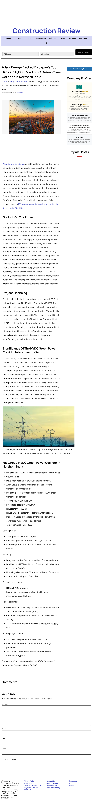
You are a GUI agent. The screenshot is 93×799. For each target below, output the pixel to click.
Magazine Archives (31, 787)
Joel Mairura (19, 92)
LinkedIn (72, 785)
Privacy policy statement (29, 782)
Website (4, 748)
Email (4, 738)
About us (27, 790)
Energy (12, 81)
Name (4, 729)
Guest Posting (52, 783)
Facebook (73, 781)
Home (4, 81)
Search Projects (83, 53)
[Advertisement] (46, 13)
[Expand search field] (46, 43)
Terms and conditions (32, 785)
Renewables (22, 81)
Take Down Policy (53, 787)
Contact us (50, 781)
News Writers (51, 785)
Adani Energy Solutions (13, 164)
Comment (5, 704)
